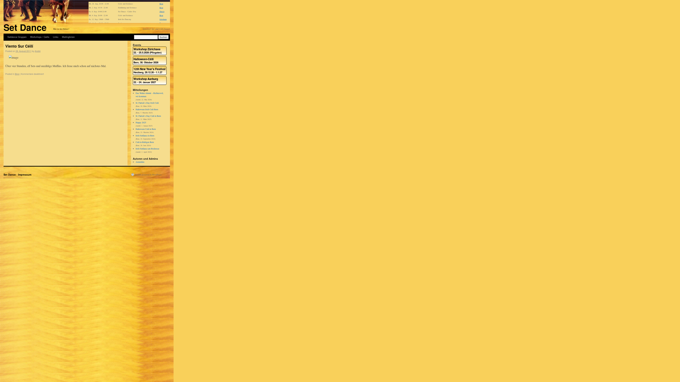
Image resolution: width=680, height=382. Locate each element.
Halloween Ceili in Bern (146, 129)
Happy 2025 (141, 122)
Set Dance (25, 27)
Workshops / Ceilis (39, 37)
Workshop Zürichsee (148, 51)
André (38, 51)
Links (55, 37)
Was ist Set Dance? (61, 28)
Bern (161, 3)
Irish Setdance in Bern (145, 135)
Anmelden (140, 161)
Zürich (162, 11)
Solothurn (163, 19)
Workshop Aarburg (146, 80)
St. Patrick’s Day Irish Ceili (147, 102)
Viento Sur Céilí (19, 46)
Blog (17, 73)
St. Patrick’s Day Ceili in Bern (148, 115)
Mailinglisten (68, 37)
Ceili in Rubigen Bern (145, 142)
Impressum (24, 174)
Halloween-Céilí (146, 60)
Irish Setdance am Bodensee (147, 148)
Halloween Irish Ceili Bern (147, 109)
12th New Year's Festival (149, 70)
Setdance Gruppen (17, 37)
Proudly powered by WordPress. (148, 174)
